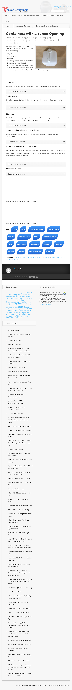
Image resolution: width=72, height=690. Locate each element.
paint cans (15, 307)
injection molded (11, 305)
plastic (21, 306)
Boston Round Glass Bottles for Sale (19, 644)
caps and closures (23, 26)
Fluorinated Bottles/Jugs (16, 489)
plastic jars (12, 42)
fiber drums (22, 296)
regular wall (58, 244)
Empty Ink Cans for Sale (15, 449)
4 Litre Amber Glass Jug (15, 413)
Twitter (37, 277)
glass (12, 298)
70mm (23, 229)
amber (8, 293)
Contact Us (59, 15)
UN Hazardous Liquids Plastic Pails (19, 661)
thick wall (11, 251)
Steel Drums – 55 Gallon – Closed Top (20, 588)
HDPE (18, 301)
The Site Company (29, 685)
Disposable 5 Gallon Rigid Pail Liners (19, 426)
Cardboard (30, 15)
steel (23, 312)
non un (10, 244)
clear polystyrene (54, 229)
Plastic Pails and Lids (14, 344)
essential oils (12, 296)
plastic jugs (23, 310)
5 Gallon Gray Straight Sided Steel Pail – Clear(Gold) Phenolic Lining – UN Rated (20, 581)
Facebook (33, 277)
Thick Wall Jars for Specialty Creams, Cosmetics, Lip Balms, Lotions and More (19, 443)
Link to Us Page (45, 304)
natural (10, 307)
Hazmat (52, 15)
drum (30, 294)
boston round (14, 293)
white (26, 316)
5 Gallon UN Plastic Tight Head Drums (20, 505)
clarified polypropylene (37, 229)
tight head (26, 314)
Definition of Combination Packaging (19, 640)
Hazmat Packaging (14, 330)
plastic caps (23, 309)
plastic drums (57, 40)
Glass (19, 15)
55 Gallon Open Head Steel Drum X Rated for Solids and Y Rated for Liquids (19, 420)
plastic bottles (40, 40)
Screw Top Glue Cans (15, 592)
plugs (11, 312)
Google (30, 277)
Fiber (37, 15)
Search (7, 21)
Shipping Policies (58, 7)
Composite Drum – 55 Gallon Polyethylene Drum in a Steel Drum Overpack (19, 625)
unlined (8, 316)
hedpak (36, 236)
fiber (17, 296)
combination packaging (35, 257)
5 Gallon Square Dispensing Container (20, 430)
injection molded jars (50, 236)
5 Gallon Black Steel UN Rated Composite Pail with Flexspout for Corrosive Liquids (19, 573)
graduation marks (24, 236)
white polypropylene (35, 251)
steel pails (14, 314)
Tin (24, 15)
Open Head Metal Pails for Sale (18, 371)
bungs (20, 293)
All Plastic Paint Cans (14, 340)
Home (8, 26)
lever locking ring (23, 305)
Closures (44, 15)
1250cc (14, 229)
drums (7, 296)
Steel (13, 15)
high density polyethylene (18, 302)
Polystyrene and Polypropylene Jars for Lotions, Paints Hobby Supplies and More (19, 667)
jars (18, 305)
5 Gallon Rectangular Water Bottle (19, 608)
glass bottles (18, 298)
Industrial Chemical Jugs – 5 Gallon (19, 478)
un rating (22, 316)
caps (24, 293)
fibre (26, 296)
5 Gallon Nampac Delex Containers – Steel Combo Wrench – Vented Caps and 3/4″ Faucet (19, 634)
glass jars (24, 40)
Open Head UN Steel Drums (17, 367)
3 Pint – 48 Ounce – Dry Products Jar (19, 612)
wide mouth (49, 251)
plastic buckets (15, 309)
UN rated (21, 251)
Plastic (7, 15)
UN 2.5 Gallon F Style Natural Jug (18, 510)
